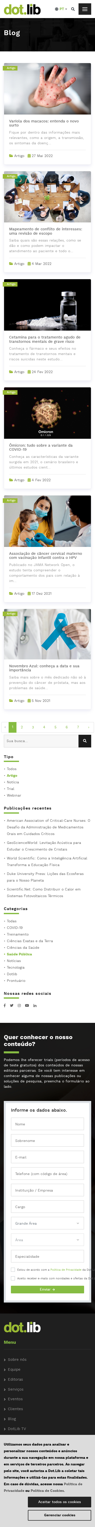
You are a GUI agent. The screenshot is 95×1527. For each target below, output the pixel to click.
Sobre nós (17, 1360)
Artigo (12, 775)
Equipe (14, 1370)
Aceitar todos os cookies (59, 1502)
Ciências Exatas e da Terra (30, 941)
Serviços (16, 1390)
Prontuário (16, 981)
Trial (10, 789)
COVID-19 (15, 928)
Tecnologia (16, 967)
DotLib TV (17, 1429)
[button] (61, 9)
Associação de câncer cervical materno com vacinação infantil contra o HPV (45, 556)
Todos (11, 769)
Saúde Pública (19, 954)
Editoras (15, 1380)
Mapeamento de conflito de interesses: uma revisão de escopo (45, 232)
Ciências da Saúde (23, 948)
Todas (11, 921)
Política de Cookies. (48, 1491)
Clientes (15, 1409)
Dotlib (12, 974)
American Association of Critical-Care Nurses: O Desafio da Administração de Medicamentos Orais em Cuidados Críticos (48, 827)
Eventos (15, 1399)
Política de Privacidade (65, 1269)
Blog (12, 1419)
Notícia (13, 782)
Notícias (14, 961)
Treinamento (18, 934)
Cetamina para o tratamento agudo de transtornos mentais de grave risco (45, 340)
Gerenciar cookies (59, 1515)
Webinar (14, 795)
